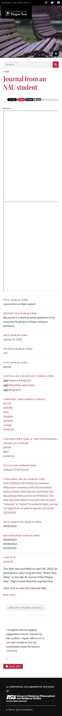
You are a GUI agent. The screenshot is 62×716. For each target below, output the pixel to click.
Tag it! (14, 666)
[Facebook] (57, 2)
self (5, 353)
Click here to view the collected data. (25, 588)
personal (8, 420)
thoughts (8, 416)
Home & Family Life (20, 380)
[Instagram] (46, 2)
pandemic (8, 456)
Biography (15, 389)
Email (38, 99)
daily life (8, 407)
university (8, 429)
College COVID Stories (16, 469)
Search (56, 64)
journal (7, 403)
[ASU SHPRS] (30, 701)
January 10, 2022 (12, 339)
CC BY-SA (11, 650)
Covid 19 (8, 561)
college (7, 425)
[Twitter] (52, 2)
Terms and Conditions (20, 709)
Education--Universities (22, 385)
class (6, 412)
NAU (6, 451)
